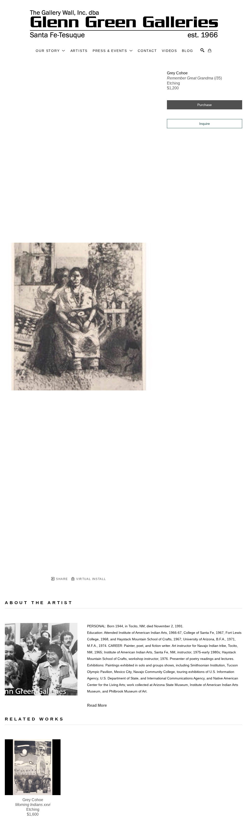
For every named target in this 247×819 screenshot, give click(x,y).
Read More (97, 705)
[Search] (202, 50)
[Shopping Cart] (209, 50)
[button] (50, 51)
